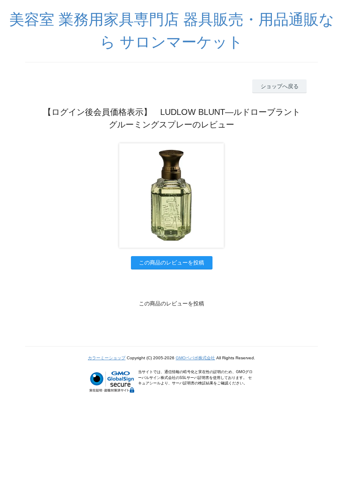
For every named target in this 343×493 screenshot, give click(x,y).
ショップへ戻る (280, 86)
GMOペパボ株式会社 (195, 358)
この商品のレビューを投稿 (171, 262)
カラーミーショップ (106, 358)
